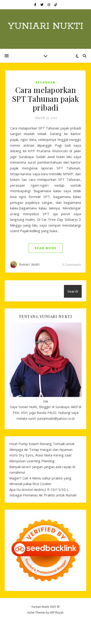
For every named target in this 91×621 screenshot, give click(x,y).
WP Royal (56, 612)
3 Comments (71, 264)
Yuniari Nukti (45, 26)
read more (45, 248)
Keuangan (46, 82)
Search (72, 291)
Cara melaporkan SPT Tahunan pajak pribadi (45, 98)
